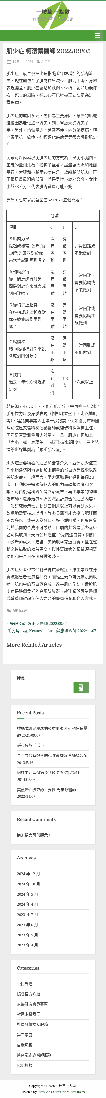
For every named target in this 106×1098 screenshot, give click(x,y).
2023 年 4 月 (27, 945)
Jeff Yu (46, 62)
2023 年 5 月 (27, 935)
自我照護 (24, 1045)
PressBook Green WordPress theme (62, 1092)
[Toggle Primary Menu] (97, 35)
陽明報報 (20, 611)
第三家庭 (24, 1035)
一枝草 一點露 (53, 12)
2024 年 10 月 (28, 884)
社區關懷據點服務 (32, 1024)
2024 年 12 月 (28, 873)
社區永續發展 (28, 1014)
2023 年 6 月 (27, 925)
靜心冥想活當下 (30, 745)
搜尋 (21, 678)
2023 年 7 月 (27, 914)
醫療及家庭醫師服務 (34, 1055)
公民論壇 (24, 983)
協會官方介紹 (28, 994)
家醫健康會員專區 (32, 1004)
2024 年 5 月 (27, 894)
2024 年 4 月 (27, 904)
